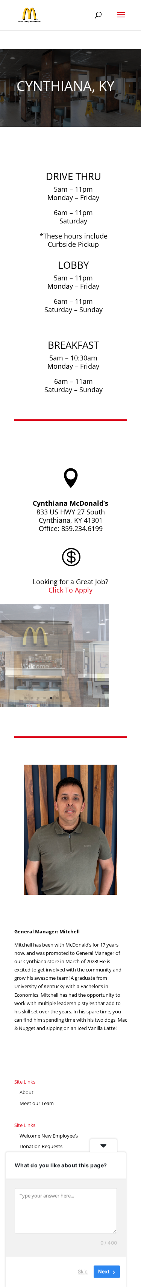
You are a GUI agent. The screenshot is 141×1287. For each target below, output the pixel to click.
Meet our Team (37, 1103)
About (26, 1092)
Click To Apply (70, 589)
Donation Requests (41, 1146)
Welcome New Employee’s (49, 1135)
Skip (83, 1272)
